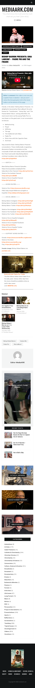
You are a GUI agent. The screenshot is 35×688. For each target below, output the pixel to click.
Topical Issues (9, 626)
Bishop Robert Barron (10, 341)
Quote (6, 615)
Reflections (8, 618)
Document (7, 571)
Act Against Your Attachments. (7, 306)
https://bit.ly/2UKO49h (22, 214)
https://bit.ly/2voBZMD (9, 175)
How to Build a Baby (18, 453)
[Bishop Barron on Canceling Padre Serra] (23, 300)
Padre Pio (6, 344)
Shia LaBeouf (17, 344)
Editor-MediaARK (14, 65)
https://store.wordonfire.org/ (11, 242)
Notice (6, 601)
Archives (24, 674)
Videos (5, 52)
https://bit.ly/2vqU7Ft (12, 244)
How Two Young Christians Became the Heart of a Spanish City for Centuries (21, 435)
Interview (7, 590)
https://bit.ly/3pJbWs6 (9, 158)
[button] (17, 20)
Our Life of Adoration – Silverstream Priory (19, 444)
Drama (6, 577)
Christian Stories (10, 555)
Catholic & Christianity (11, 46)
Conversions (27, 46)
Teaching (7, 623)
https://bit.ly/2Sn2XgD (25, 201)
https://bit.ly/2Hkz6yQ (23, 205)
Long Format (7, 49)
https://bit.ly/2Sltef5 (25, 203)
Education (7, 579)
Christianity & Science (11, 560)
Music (6, 599)
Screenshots (8, 620)
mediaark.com (17, 9)
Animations (8, 544)
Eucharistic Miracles (11, 582)
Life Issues (7, 593)
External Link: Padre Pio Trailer (14, 274)
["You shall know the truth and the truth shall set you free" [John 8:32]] (17, 650)
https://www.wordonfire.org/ (20, 188)
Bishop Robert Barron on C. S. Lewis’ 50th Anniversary (7, 325)
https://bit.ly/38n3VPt (9, 229)
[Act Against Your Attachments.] (8, 300)
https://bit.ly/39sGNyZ (24, 209)
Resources (17, 674)
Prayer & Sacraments (11, 609)
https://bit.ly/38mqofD (9, 220)
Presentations (20, 49)
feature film (23, 341)
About (30, 674)
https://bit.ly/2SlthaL (9, 225)
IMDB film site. (12, 286)
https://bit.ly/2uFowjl (9, 180)
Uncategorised (9, 629)
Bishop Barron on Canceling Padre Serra (22, 307)
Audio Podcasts (9, 550)
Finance (7, 585)
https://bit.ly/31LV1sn (26, 171)
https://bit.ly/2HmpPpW (25, 212)
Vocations (7, 634)
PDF (5, 604)
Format (6, 588)
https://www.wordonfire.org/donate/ (19, 237)
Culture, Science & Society (13, 566)
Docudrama (8, 569)
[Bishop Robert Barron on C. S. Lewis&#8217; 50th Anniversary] (8, 317)
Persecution (8, 607)
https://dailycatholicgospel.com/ (18, 193)
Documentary (9, 574)
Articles (7, 547)
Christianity (8, 558)
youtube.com (27, 90)
